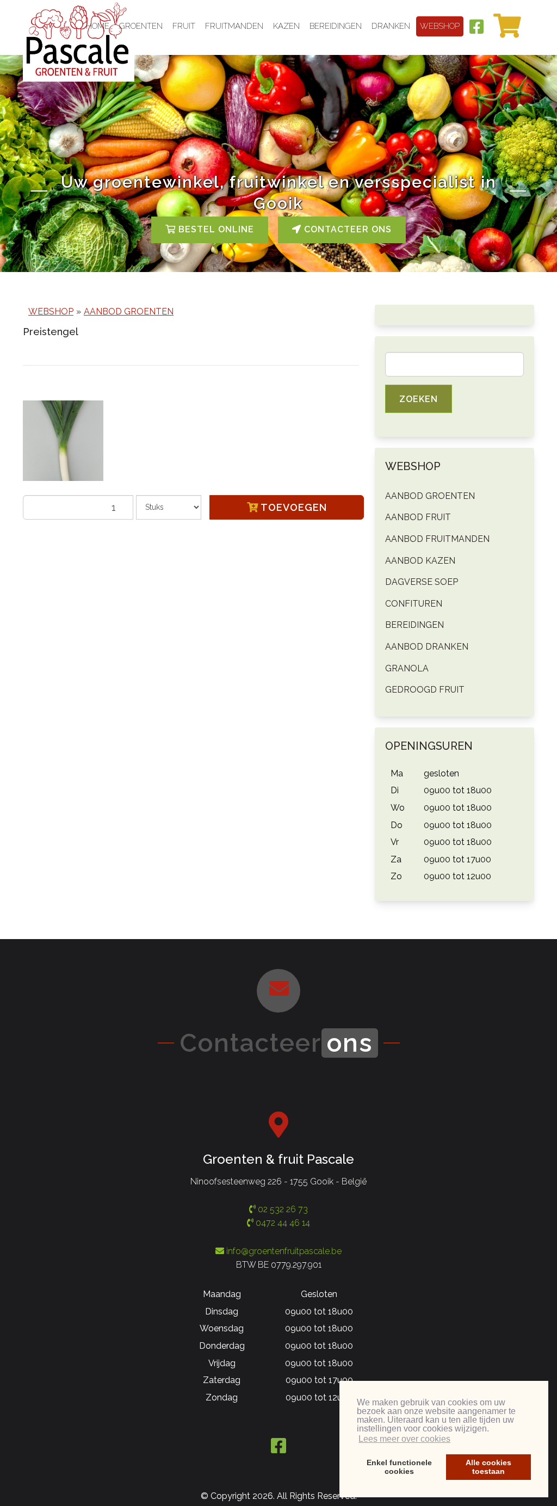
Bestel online (215, 229)
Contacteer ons (346, 229)
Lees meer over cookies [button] (404, 1438)
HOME (97, 26)
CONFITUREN (413, 603)
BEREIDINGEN (336, 26)
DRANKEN (391, 26)
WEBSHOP (440, 26)
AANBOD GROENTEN (129, 311)
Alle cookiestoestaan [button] (488, 1467)
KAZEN (286, 26)
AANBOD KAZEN (420, 561)
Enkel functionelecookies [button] (399, 1467)
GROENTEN (141, 26)
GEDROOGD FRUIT (425, 689)
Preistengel (50, 331)
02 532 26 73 (282, 1209)
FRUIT (183, 26)
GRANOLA (407, 668)
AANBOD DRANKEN (426, 646)
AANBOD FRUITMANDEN (437, 539)
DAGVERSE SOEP (421, 582)
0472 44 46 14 (281, 1223)
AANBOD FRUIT (418, 517)
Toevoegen (292, 507)
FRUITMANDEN (234, 26)
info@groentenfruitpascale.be (284, 1251)
